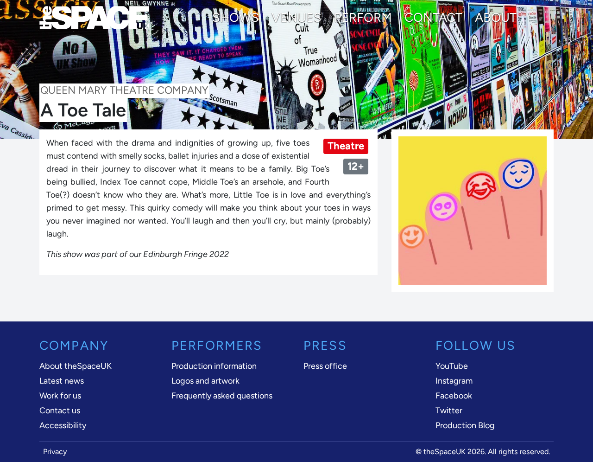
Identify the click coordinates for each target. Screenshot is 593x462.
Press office (325, 366)
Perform (363, 17)
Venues (296, 17)
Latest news (61, 381)
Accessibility (62, 425)
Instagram (454, 381)
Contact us (59, 410)
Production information (214, 366)
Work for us (60, 396)
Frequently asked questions (221, 396)
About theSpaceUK (75, 366)
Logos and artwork (205, 381)
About (496, 17)
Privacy (55, 451)
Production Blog (465, 425)
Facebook (453, 396)
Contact (433, 17)
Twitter (448, 410)
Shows (235, 17)
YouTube (451, 366)
